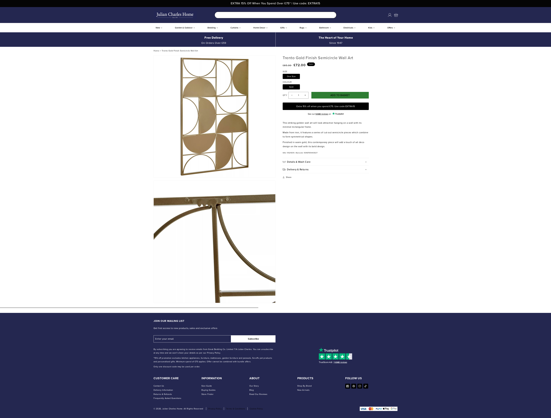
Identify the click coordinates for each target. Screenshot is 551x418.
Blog (251, 390)
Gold (291, 86)
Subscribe (253, 338)
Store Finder (207, 394)
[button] (396, 15)
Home (156, 50)
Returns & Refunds (163, 394)
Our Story (254, 385)
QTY (285, 95)
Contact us (159, 385)
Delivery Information (163, 390)
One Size (291, 76)
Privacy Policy (215, 408)
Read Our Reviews (258, 394)
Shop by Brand (304, 385)
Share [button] (289, 177)
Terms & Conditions (235, 408)
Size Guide (206, 385)
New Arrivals (303, 390)
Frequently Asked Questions (167, 398)
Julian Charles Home (172, 408)
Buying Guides (208, 390)
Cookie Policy (256, 408)
